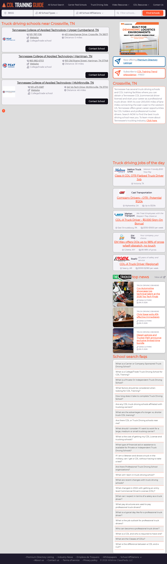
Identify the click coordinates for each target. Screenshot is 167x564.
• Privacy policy (89, 560)
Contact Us (158, 5)
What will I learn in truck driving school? (135, 475)
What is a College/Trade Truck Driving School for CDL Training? (139, 373)
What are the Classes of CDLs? (130, 539)
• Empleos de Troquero (87, 557)
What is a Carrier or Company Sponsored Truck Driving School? (138, 365)
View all (158, 277)
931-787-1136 (35, 34)
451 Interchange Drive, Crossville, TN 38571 (86, 34)
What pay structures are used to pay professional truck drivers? (133, 505)
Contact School (97, 48)
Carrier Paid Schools (77, 5)
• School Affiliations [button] (129, 557)
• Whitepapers (109, 557)
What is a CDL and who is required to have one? (139, 534)
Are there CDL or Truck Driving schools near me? (137, 422)
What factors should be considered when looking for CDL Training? (135, 389)
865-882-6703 (36, 60)
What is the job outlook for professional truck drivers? (137, 522)
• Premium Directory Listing (39, 557)
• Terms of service (71, 560)
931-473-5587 (37, 87)
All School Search (56, 5)
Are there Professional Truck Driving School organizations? (136, 468)
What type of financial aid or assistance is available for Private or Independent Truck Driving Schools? (136, 447)
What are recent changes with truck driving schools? (137, 481)
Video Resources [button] (119, 5)
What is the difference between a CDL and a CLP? (137, 545)
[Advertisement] (139, 142)
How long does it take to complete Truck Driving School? (139, 397)
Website (34, 37)
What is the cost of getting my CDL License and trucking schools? (139, 438)
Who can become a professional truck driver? (138, 528)
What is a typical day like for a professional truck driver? (139, 514)
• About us (38, 560)
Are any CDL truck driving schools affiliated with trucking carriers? (139, 405)
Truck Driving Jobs (99, 5)
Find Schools (153, 13)
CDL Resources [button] (140, 5)
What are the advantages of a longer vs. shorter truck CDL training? (139, 414)
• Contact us (52, 560)
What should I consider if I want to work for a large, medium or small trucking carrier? (137, 430)
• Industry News (64, 557)
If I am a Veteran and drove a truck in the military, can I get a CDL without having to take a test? (138, 458)
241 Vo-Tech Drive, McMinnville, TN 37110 (87, 87)
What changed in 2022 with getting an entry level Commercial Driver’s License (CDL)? (137, 489)
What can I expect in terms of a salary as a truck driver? (139, 497)
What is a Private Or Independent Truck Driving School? (139, 381)
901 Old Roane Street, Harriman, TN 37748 (86, 60)
